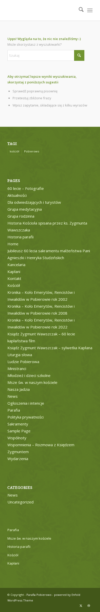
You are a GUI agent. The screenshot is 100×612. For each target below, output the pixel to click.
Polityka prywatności (25, 417)
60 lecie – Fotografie (25, 188)
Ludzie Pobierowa (23, 361)
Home (12, 243)
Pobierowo (31, 151)
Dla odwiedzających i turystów (34, 202)
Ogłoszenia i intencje (25, 403)
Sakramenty (17, 423)
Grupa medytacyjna (24, 209)
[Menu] (90, 10)
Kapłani (13, 271)
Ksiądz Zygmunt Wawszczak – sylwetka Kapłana (49, 347)
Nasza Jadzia (18, 389)
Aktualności (17, 195)
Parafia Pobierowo (39, 595)
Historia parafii (20, 236)
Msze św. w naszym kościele (32, 382)
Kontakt (14, 278)
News (12, 396)
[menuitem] (79, 10)
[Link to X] (81, 605)
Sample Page (19, 430)
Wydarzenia (17, 458)
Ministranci (16, 368)
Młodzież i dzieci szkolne (29, 375)
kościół (14, 151)
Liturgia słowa (19, 354)
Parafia (13, 410)
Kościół (13, 285)
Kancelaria (16, 264)
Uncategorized (20, 501)
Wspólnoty (16, 437)
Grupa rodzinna (20, 216)
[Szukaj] (79, 10)
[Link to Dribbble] (89, 605)
